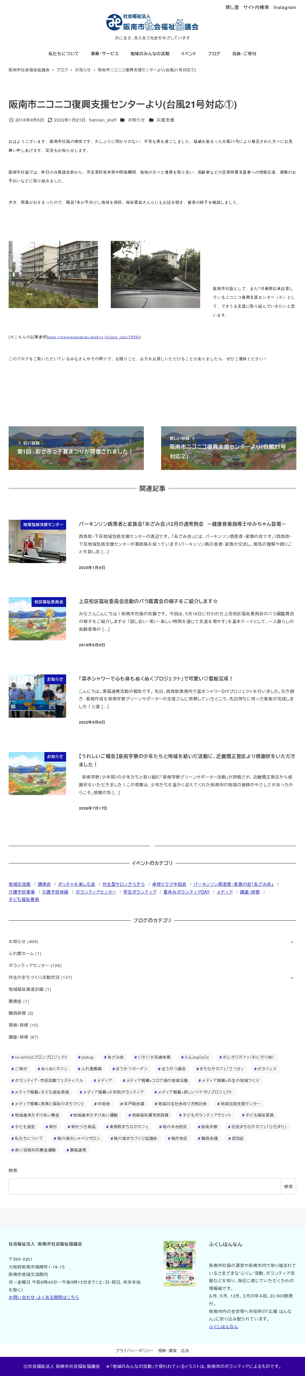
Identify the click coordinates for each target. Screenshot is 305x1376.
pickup (88, 1057)
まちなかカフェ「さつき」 (222, 1068)
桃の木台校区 (175, 1126)
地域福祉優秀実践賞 (150, 1115)
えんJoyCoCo (196, 1057)
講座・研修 (250, 892)
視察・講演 (167, 1350)
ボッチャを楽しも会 (76, 884)
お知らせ (136, 120)
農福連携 (78, 1150)
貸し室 (232, 7)
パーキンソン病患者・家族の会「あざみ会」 (234, 884)
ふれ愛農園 (91, 1068)
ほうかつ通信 (173, 1068)
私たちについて (29, 1138)
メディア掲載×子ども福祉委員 (42, 1092)
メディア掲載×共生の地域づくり (230, 1080)
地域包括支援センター (240, 1103)
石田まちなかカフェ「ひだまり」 (259, 1126)
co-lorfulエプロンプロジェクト (41, 1057)
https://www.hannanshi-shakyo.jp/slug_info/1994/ (93, 337)
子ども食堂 (25, 1126)
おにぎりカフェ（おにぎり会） (248, 1057)
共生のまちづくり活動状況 (34, 977)
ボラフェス (266, 1068)
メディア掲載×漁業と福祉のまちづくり (49, 1103)
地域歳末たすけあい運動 (95, 1115)
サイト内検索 (256, 7)
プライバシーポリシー (135, 1350)
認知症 (238, 1138)
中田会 (104, 1103)
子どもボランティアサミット (207, 1115)
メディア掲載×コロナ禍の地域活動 (157, 1080)
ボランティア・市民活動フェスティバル (49, 1080)
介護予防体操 (55, 892)
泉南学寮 (209, 1126)
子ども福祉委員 (24, 899)
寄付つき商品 (83, 1126)
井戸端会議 (134, 1103)
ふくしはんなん (223, 1326)
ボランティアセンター (96, 892)
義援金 (15, 1001)
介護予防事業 (22, 892)
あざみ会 (116, 1057)
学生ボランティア (139, 892)
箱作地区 (179, 1138)
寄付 (53, 1126)
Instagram (284, 7)
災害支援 (165, 120)
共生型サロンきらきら (123, 884)
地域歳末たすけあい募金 (37, 1115)
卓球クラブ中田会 (169, 884)
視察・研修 (19, 1025)
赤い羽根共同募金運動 (35, 1150)
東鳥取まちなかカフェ (129, 1126)
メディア (225, 892)
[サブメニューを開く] (292, 941)
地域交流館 (20, 884)
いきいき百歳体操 (154, 1057)
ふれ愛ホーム (21, 953)
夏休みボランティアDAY (187, 892)
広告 (185, 1350)
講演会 (44, 884)
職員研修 (17, 1013)
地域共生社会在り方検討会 (182, 1103)
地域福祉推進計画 (26, 989)
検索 (13, 1170)
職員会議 (209, 1138)
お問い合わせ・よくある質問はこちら (44, 1297)
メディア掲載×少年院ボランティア (113, 1092)
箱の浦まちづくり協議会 (135, 1138)
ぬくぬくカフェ (54, 1068)
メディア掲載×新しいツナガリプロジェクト (195, 1092)
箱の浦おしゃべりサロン (78, 1138)
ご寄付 (21, 1068)
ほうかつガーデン (131, 1068)
